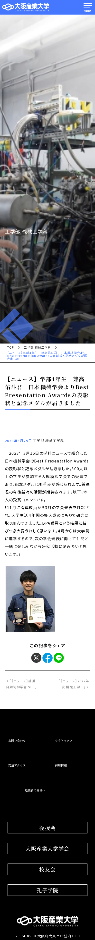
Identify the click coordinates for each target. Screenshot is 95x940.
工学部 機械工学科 (37, 347)
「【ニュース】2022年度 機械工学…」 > (73, 684)
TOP (10, 347)
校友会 (47, 869)
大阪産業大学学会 (47, 848)
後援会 (47, 827)
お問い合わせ (17, 740)
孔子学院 (47, 890)
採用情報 (61, 765)
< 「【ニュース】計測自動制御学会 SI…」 (21, 684)
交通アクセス (17, 765)
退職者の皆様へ (35, 790)
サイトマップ (63, 740)
